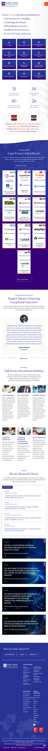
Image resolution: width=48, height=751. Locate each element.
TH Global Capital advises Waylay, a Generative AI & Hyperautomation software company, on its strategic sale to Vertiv (39, 235)
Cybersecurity (37, 685)
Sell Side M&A (26, 702)
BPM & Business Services (16, 26)
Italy (34, 716)
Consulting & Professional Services (26, 686)
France (34, 712)
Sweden (35, 720)
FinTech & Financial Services (17, 33)
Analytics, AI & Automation (37, 680)
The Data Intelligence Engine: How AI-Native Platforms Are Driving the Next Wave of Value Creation (24, 634)
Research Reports (27, 716)
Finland (35, 722)
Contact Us (32, 663)
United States (36, 706)
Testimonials (26, 714)
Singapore (35, 726)
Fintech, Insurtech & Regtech (38, 683)
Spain (34, 714)
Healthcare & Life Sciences (16, 30)
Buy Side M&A (26, 704)
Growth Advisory (27, 710)
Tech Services (10, 18)
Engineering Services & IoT (37, 688)
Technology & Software (15, 22)
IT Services (25, 679)
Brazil (34, 728)
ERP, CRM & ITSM (37, 691)
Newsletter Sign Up (9, 663)
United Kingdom (36, 704)
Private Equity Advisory (28, 706)
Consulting (24, 18)
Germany (35, 718)
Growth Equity (26, 708)
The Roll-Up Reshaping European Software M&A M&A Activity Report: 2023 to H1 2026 (24, 557)
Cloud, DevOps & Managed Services (38, 676)
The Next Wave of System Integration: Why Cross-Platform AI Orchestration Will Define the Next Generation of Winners (24, 582)
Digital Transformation (26, 676)
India (34, 708)
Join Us (22, 663)
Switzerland (36, 724)
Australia (35, 710)
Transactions (26, 712)
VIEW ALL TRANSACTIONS (22, 279)
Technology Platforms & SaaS (27, 693)
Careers (25, 718)
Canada (35, 730)
